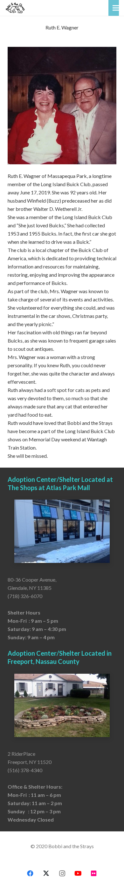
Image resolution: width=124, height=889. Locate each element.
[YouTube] (78, 873)
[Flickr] (94, 873)
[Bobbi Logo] (15, 8)
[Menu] (115, 8)
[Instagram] (62, 873)
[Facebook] (30, 873)
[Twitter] (46, 873)
